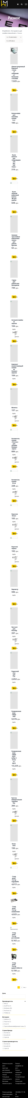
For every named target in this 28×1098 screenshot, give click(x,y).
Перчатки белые (15, 515)
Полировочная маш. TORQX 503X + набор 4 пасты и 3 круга (16, 757)
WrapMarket (6, 31)
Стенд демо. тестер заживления (16, 909)
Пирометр (15, 589)
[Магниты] (14, 396)
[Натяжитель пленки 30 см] (14, 473)
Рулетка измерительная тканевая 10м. (17, 800)
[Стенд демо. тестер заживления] (14, 900)
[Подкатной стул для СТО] (14, 660)
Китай (6, 1035)
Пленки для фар (7, 1092)
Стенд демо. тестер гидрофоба (15, 879)
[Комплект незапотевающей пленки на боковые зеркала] (14, 353)
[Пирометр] (14, 578)
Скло (5, 1024)
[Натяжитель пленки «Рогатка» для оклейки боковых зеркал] (14, 432)
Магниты (14, 408)
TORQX (6, 1013)
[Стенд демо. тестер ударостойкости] (14, 956)
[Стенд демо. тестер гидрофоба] (14, 870)
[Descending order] (20, 37)
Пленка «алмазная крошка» (18, 1072)
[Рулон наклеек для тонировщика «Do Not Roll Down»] (14, 144)
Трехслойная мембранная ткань (14, 1026)
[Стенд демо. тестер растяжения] (14, 928)
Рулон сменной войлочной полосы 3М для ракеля (15, 196)
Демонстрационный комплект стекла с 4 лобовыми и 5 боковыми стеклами (18, 72)
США (5, 1037)
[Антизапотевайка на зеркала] (14, 309)
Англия (6, 1033)
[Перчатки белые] (14, 508)
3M (5, 1003)
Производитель (7, 1001)
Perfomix (6, 1010)
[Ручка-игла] (14, 832)
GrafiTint (6, 1006)
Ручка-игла (14, 845)
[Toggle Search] (21, 4)
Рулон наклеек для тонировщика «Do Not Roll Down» (16, 161)
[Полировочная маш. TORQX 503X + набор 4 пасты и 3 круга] (14, 740)
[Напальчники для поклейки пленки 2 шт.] (14, 102)
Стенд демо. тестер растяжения (15, 935)
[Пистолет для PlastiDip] (14, 616)
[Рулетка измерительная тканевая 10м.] (14, 787)
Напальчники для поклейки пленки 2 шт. (16, 116)
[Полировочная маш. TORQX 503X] (14, 700)
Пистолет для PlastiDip (15, 628)
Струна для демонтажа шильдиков (15, 282)
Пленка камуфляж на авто (19, 1066)
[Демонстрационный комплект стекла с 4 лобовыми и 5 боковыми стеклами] (14, 55)
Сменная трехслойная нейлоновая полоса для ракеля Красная (16, 240)
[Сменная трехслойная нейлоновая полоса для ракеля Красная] (14, 224)
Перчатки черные (15, 547)
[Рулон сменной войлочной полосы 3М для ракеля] (14, 185)
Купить (14, 90)
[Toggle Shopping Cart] (18, 4)
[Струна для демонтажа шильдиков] (14, 269)
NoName (6, 1008)
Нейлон (6, 1019)
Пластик (6, 1022)
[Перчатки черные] (14, 540)
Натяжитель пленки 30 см (16, 481)
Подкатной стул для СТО (15, 673)
